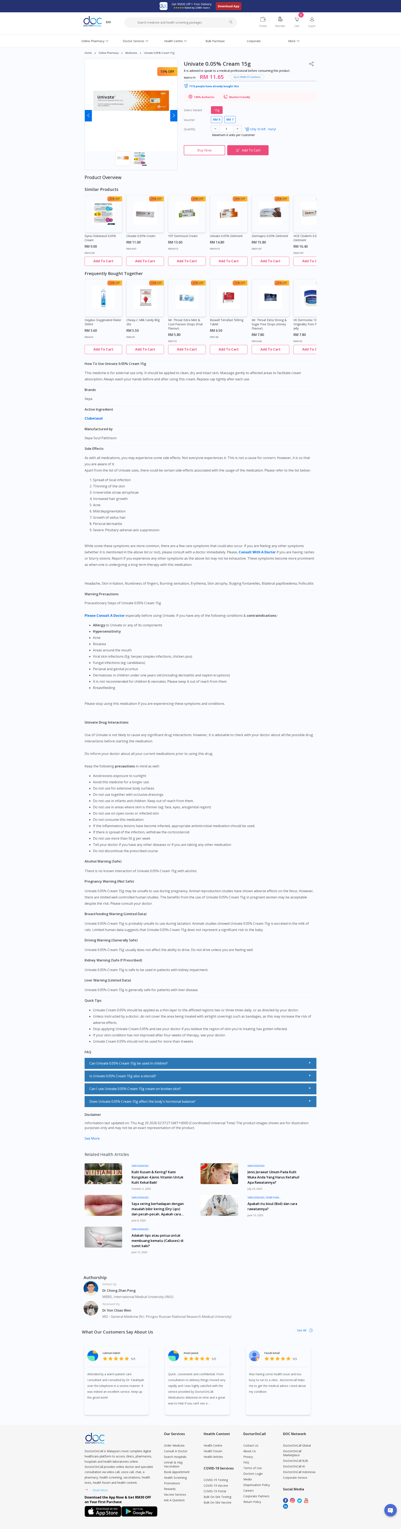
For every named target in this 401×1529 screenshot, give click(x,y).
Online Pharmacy (92, 41)
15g (216, 110)
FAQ (246, 1462)
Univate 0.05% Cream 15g (159, 53)
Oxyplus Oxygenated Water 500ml (103, 322)
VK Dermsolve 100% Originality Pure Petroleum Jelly (311, 324)
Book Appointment (177, 1472)
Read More (100, 1490)
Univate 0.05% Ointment (226, 236)
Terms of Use (252, 1468)
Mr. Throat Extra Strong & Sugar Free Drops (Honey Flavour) (269, 324)
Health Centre (173, 41)
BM (108, 22)
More (292, 41)
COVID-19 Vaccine (216, 1485)
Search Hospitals (175, 1457)
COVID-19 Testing (216, 1480)
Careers (248, 1490)
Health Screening (175, 1478)
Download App (228, 6)
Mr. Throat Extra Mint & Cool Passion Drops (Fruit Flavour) (185, 324)
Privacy (248, 1457)
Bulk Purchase (215, 41)
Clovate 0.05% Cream (140, 236)
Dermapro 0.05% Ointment (270, 236)
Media (247, 1479)
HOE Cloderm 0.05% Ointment (307, 238)
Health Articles (213, 1457)
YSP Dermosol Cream (183, 236)
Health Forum (213, 1451)
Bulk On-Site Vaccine (217, 1502)
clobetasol (94, 418)
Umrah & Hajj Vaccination (173, 1464)
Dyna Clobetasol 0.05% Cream (100, 238)
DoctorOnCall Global (297, 1445)
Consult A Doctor (175, 1451)
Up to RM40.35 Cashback (246, 76)
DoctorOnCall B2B (295, 1461)
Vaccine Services (175, 1494)
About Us (249, 1451)
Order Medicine (174, 1445)
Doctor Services (133, 41)
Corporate (254, 41)
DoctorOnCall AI (294, 1466)
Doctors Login (253, 1474)
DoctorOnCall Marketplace (292, 1453)
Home (88, 53)
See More (92, 1138)
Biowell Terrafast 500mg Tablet (226, 322)
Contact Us (250, 1445)
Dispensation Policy (256, 1485)
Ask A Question (174, 1500)
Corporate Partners (256, 1496)
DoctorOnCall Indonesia (299, 1472)
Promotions (172, 1483)
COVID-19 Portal (215, 1491)
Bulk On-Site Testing (217, 1497)
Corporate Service (295, 1478)
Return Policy (252, 1502)
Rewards (170, 1489)
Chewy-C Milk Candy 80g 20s (143, 322)
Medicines (131, 53)
